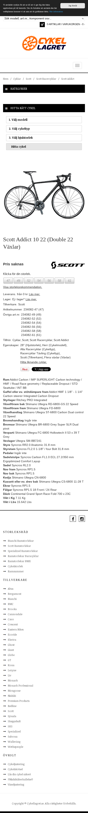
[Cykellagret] (44, 43)
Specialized (14, 731)
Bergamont (14, 594)
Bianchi (12, 599)
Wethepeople (15, 747)
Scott (28, 78)
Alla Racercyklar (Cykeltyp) (37, 349)
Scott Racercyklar (46, 78)
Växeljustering (16, 784)
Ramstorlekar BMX (19, 561)
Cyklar (17, 78)
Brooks (12, 609)
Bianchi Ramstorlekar (21, 541)
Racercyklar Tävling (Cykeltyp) (40, 353)
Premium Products (18, 701)
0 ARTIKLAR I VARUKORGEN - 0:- (66, 24)
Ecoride (12, 634)
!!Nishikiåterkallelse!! (20, 779)
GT (9, 660)
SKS (10, 726)
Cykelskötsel (15, 769)
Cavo (11, 619)
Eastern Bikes (16, 629)
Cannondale (15, 614)
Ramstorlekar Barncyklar (23, 556)
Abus (10, 588)
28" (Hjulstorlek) (30, 345)
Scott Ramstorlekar (19, 546)
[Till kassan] (42, 24)
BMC (11, 604)
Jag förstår (73, 5)
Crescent (13, 624)
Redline (12, 706)
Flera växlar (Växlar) (57, 357)
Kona (11, 665)
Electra (12, 639)
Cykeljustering (16, 764)
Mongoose (14, 690)
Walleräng (14, 741)
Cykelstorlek (15, 566)
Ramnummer (16, 571)
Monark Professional (20, 685)
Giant (11, 650)
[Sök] (83, 18)
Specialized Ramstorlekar (23, 551)
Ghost (11, 645)
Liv (9, 675)
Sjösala (12, 716)
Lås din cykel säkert (19, 774)
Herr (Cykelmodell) (54, 345)
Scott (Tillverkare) (31, 357)
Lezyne (12, 670)
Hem (5, 78)
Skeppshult (14, 721)
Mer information (56, 11)
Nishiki (12, 696)
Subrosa (12, 736)
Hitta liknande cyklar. (33, 362)
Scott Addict (67, 78)
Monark (13, 680)
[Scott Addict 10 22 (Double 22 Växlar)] (44, 194)
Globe (11, 655)
